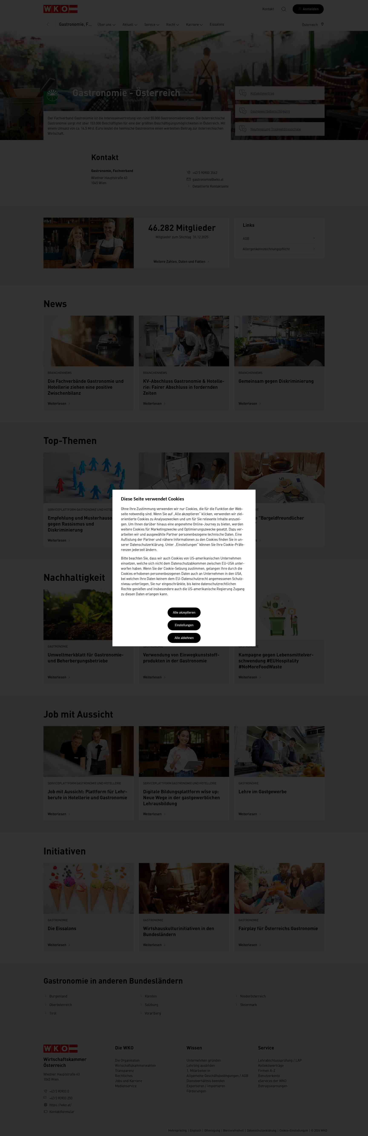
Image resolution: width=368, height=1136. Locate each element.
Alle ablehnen (184, 638)
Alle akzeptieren (184, 612)
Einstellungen (184, 625)
